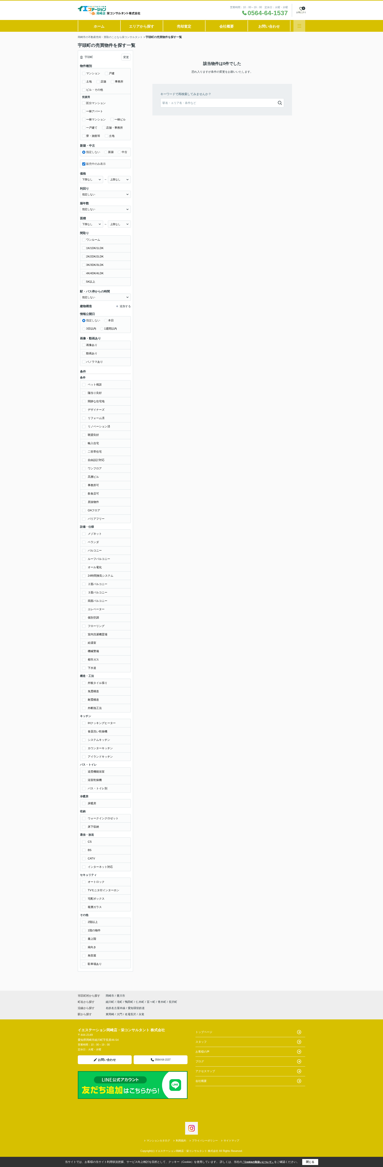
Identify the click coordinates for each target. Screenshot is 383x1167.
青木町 (162, 1001)
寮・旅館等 (93, 135)
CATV (91, 858)
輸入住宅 (93, 443)
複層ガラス (95, 907)
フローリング (96, 626)
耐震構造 (93, 699)
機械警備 (93, 651)
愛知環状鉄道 (136, 1008)
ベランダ (93, 542)
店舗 (103, 81)
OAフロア (94, 510)
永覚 (141, 1014)
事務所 (119, 81)
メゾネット (95, 533)
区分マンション (96, 103)
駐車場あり (95, 963)
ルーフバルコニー (99, 558)
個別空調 (93, 617)
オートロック (96, 881)
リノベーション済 (99, 426)
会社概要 (226, 26)
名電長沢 (130, 1014)
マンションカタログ (158, 1140)
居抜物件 (93, 502)
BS (89, 850)
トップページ (203, 1032)
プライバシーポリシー (205, 1140)
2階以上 (93, 922)
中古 (124, 152)
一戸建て (91, 127)
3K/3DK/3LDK (95, 264)
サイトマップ (231, 1140)
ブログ (199, 1061)
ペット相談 (95, 384)
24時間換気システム (100, 575)
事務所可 (93, 485)
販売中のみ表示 (96, 163)
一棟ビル (120, 119)
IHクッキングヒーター (102, 723)
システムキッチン (99, 739)
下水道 (92, 667)
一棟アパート (94, 111)
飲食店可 (93, 493)
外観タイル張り (97, 682)
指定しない (93, 152)
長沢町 (173, 1001)
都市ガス (93, 659)
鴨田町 (129, 1001)
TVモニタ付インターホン (103, 890)
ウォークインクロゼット (103, 818)
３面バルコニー (97, 592)
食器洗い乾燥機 (97, 731)
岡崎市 (110, 995)
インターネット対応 (100, 866)
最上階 (92, 938)
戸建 (112, 73)
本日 (111, 320)
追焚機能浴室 (96, 771)
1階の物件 (94, 930)
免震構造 (93, 691)
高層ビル (93, 476)
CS (90, 841)
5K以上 (90, 281)
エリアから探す (141, 26)
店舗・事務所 (114, 127)
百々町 (151, 1001)
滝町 (120, 1001)
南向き (92, 947)
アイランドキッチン (100, 756)
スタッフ (201, 1041)
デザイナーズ (96, 409)
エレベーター (96, 609)
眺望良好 (93, 434)
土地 (89, 81)
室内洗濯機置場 (97, 634)
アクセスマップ (205, 1071)
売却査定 (184, 26)
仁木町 (140, 1001)
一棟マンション (96, 119)
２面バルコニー (97, 584)
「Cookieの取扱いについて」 (258, 1162)
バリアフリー (96, 518)
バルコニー (95, 550)
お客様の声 (202, 1051)
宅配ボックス (96, 898)
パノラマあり (94, 361)
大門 (119, 1014)
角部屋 (92, 955)
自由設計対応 (96, 460)
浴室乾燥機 (95, 780)
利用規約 (181, 1140)
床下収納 (93, 826)
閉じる (310, 1161)
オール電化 (95, 567)
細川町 (110, 1001)
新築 (111, 152)
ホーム (99, 26)
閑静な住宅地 (96, 401)
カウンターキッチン (100, 748)
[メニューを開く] (299, 26)
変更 (126, 57)
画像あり (91, 345)
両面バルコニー (97, 600)
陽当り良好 (95, 392)
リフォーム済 (96, 418)
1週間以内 (110, 328)
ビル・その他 (94, 89)
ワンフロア (95, 468)
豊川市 (121, 995)
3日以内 (91, 328)
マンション (93, 73)
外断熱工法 (95, 708)
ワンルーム (93, 239)
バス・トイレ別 (97, 788)
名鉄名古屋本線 (116, 1008)
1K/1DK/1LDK (95, 248)
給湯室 (92, 642)
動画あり (91, 353)
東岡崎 (110, 1014)
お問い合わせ (269, 26)
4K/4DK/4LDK (95, 273)
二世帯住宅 (95, 451)
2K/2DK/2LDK (95, 256)
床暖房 (92, 803)
